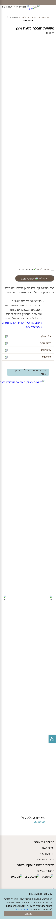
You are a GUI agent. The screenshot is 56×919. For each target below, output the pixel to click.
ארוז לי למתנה (43, 269)
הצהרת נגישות (45, 870)
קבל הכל (28, 913)
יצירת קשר (47, 847)
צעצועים (35, 17)
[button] (52, 739)
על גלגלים (25, 17)
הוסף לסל (43, 278)
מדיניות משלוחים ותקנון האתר (35, 865)
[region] (28, 904)
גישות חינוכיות (45, 859)
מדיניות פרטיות (22, 909)
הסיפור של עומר (44, 842)
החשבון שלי (47, 853)
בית (48, 17)
